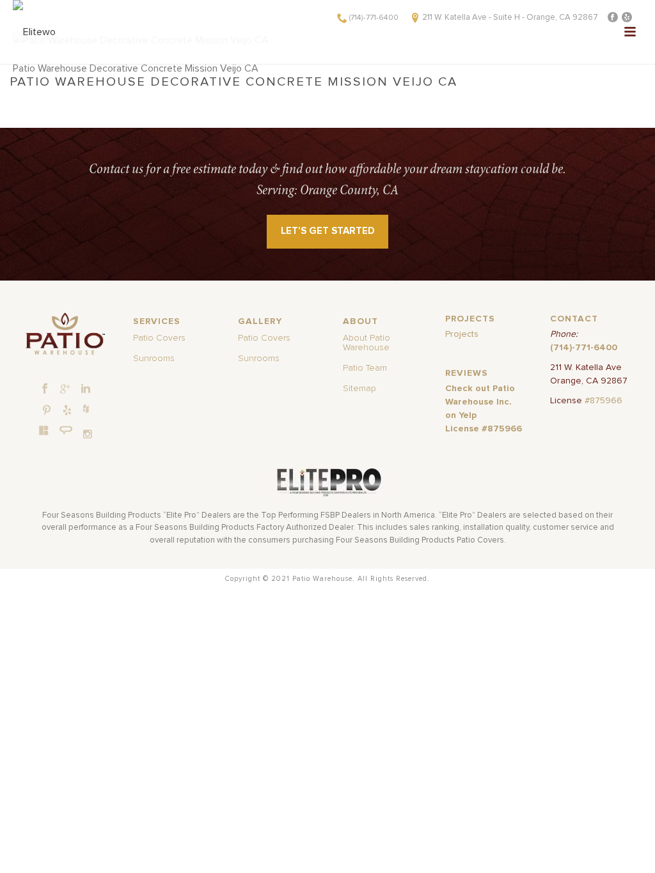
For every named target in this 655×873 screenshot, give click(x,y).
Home (146, 99)
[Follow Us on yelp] (67, 411)
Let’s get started (328, 231)
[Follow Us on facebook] (45, 389)
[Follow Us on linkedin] (86, 389)
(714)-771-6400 (374, 18)
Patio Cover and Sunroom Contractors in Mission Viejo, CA (285, 99)
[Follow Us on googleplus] (65, 389)
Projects (461, 334)
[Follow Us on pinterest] (47, 411)
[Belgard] (44, 430)
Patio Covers (159, 338)
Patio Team (365, 368)
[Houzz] (86, 408)
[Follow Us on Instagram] (87, 434)
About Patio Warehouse (366, 343)
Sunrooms (154, 358)
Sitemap (359, 388)
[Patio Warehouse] (66, 334)
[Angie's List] (66, 431)
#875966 (603, 400)
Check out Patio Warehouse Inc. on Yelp (480, 402)
